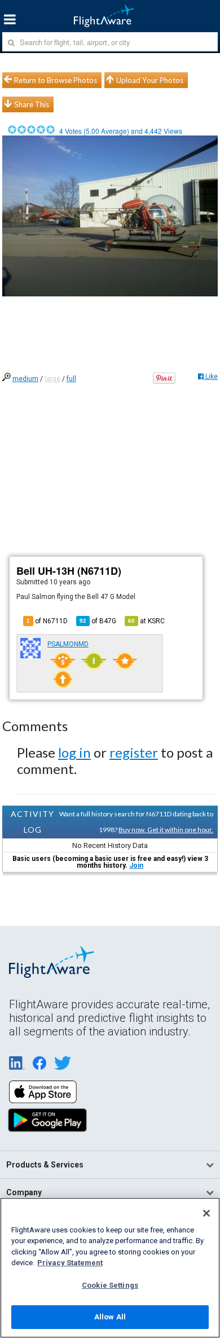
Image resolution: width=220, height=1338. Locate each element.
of (98, 621)
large (52, 379)
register (133, 752)
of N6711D (47, 621)
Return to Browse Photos (55, 80)
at (146, 621)
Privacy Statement (70, 1262)
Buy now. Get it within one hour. (165, 829)
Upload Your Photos (149, 80)
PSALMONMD (68, 644)
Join (136, 865)
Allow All (110, 1317)
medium (25, 379)
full (71, 379)
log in (74, 752)
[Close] (206, 1213)
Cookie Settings (110, 1285)
